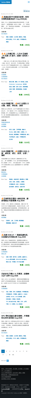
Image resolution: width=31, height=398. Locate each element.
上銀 (10, 91)
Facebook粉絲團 (5, 389)
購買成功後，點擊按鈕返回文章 (9, 374)
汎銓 (7, 291)
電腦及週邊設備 (5, 122)
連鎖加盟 (16, 179)
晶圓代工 (24, 257)
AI (26, 132)
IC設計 (25, 294)
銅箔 (18, 39)
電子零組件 (4, 33)
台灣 (25, 301)
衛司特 (15, 257)
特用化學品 (9, 39)
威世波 (17, 186)
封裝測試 (22, 184)
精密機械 (25, 86)
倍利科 (25, 84)
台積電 (19, 257)
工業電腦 (18, 129)
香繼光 (11, 179)
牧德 (10, 86)
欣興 (24, 296)
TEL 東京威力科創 (11, 301)
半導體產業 (4, 76)
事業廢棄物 (19, 89)
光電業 (22, 181)
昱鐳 (7, 37)
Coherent (12, 84)
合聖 (10, 181)
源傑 (26, 81)
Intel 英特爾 (18, 296)
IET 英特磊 (21, 81)
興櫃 (7, 41)
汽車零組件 (12, 137)
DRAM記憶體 (20, 261)
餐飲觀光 (3, 172)
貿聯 (14, 86)
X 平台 (21, 389)
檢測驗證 (18, 291)
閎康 (10, 291)
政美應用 (11, 186)
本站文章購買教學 (6, 376)
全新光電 (22, 186)
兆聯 (10, 89)
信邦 (17, 86)
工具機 (16, 220)
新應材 (11, 37)
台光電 (16, 37)
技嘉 (14, 129)
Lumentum (19, 84)
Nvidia (11, 132)
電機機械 (8, 223)
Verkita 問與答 (5, 2)
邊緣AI (24, 129)
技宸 (10, 129)
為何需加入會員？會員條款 (8, 378)
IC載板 (14, 299)
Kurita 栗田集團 (10, 259)
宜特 (14, 291)
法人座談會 (19, 304)
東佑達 (11, 134)
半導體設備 (23, 134)
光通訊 (22, 132)
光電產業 (3, 74)
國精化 (20, 37)
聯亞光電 (11, 81)
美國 (18, 301)
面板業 (18, 299)
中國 (7, 304)
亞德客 (25, 89)
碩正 (17, 184)
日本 (22, 301)
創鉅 (17, 137)
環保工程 (8, 261)
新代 (20, 86)
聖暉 (14, 89)
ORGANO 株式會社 (21, 259)
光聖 (14, 181)
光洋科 (11, 139)
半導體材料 (23, 39)
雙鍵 (24, 37)
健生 (28, 134)
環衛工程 (3, 253)
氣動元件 (14, 223)
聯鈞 (16, 81)
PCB (14, 39)
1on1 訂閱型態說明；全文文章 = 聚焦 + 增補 (13, 372)
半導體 (14, 261)
